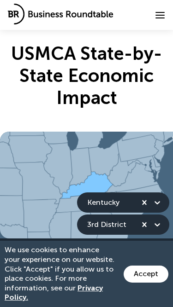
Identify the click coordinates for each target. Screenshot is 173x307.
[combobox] (88, 202)
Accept (146, 273)
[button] (160, 15)
